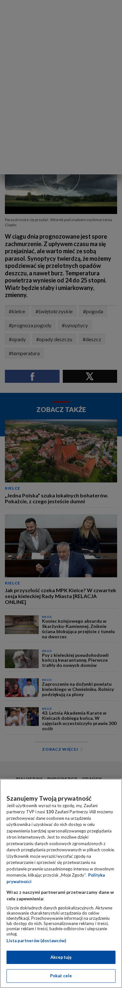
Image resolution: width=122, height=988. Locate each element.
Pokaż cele (61, 975)
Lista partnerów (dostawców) (36, 940)
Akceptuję (61, 957)
